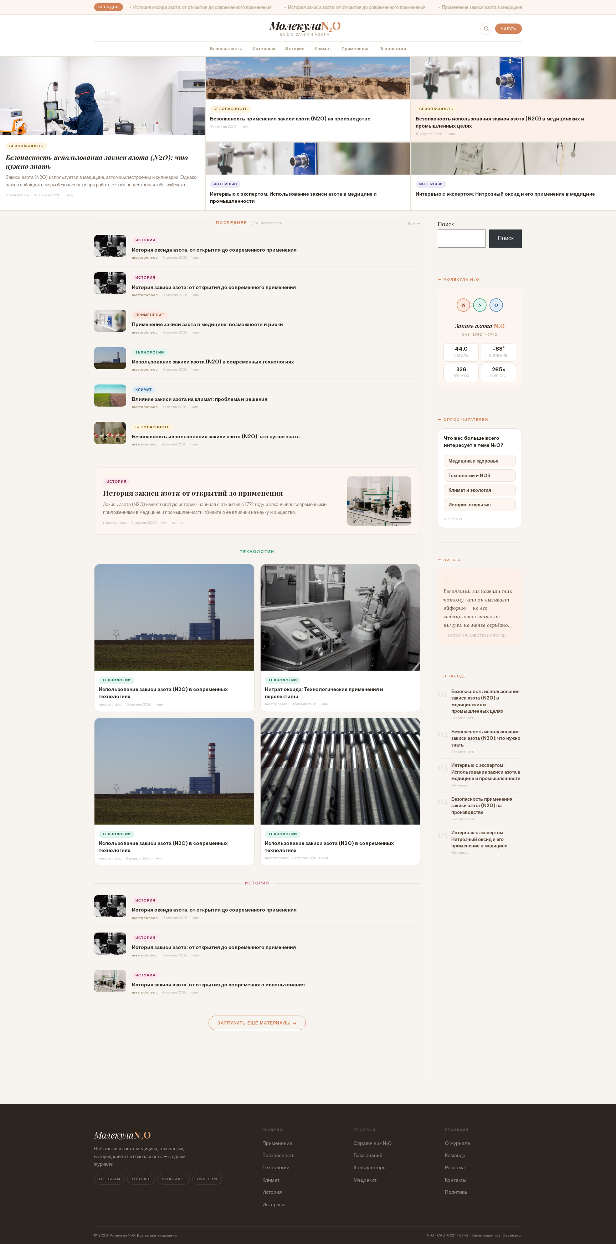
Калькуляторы (370, 1167)
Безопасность (226, 49)
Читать (508, 28)
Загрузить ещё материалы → (257, 1023)
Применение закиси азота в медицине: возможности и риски (436, 7)
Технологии (393, 49)
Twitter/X (207, 1179)
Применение (356, 49)
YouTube (141, 1179)
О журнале (457, 1143)
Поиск (446, 224)
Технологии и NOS (469, 476)
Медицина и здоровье (473, 461)
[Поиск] (486, 29)
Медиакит (365, 1180)
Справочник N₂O (373, 1143)
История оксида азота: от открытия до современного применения (133, 7)
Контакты (455, 1180)
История (294, 49)
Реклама (455, 1167)
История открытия (469, 505)
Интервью (264, 49)
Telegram (109, 1179)
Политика (456, 1192)
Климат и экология (469, 490)
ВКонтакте (173, 1179)
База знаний (368, 1155)
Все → (414, 223)
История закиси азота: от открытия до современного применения (287, 7)
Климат (322, 49)
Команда (455, 1155)
